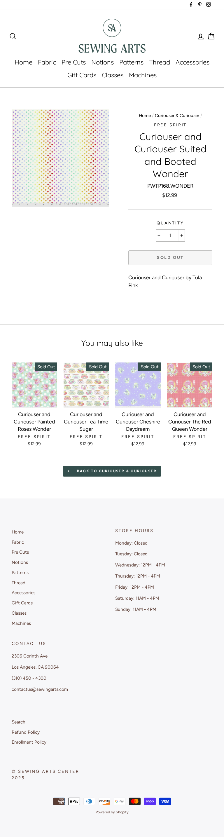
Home (23, 62)
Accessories (192, 62)
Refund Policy (26, 732)
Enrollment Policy (29, 742)
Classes (112, 75)
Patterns (131, 62)
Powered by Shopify (112, 812)
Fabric (47, 62)
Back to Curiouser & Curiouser (116, 471)
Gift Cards (81, 75)
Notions (102, 62)
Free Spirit (170, 125)
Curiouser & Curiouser (177, 115)
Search (18, 722)
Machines (143, 75)
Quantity (170, 223)
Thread (159, 62)
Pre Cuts (74, 62)
